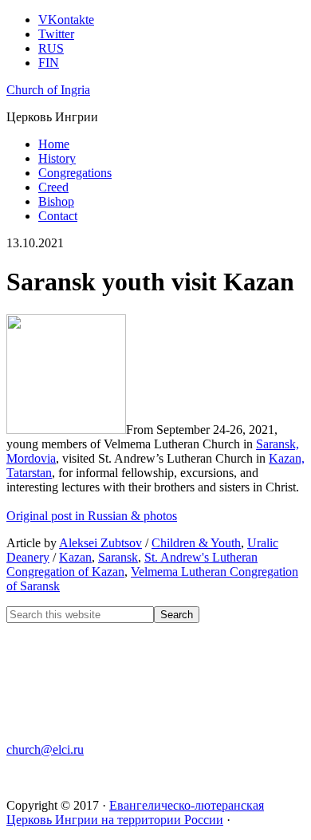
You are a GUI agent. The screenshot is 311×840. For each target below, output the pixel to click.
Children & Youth (196, 543)
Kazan (75, 557)
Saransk (118, 557)
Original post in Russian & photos (91, 516)
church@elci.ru (45, 749)
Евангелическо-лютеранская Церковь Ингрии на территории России (135, 812)
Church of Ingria (48, 90)
